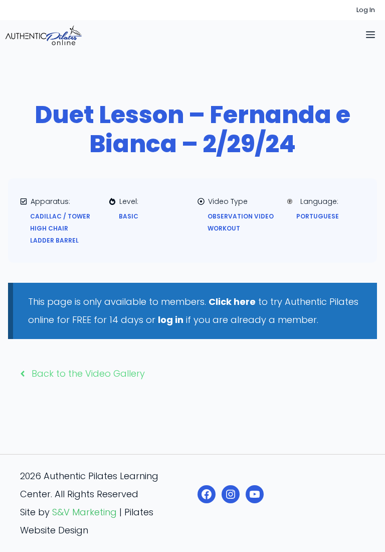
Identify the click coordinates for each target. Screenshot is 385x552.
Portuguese (317, 216)
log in (170, 319)
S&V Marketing (84, 512)
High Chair (49, 228)
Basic (128, 216)
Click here (232, 301)
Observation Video (241, 216)
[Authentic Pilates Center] (43, 35)
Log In (365, 10)
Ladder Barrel (54, 240)
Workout (224, 228)
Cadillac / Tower (60, 216)
